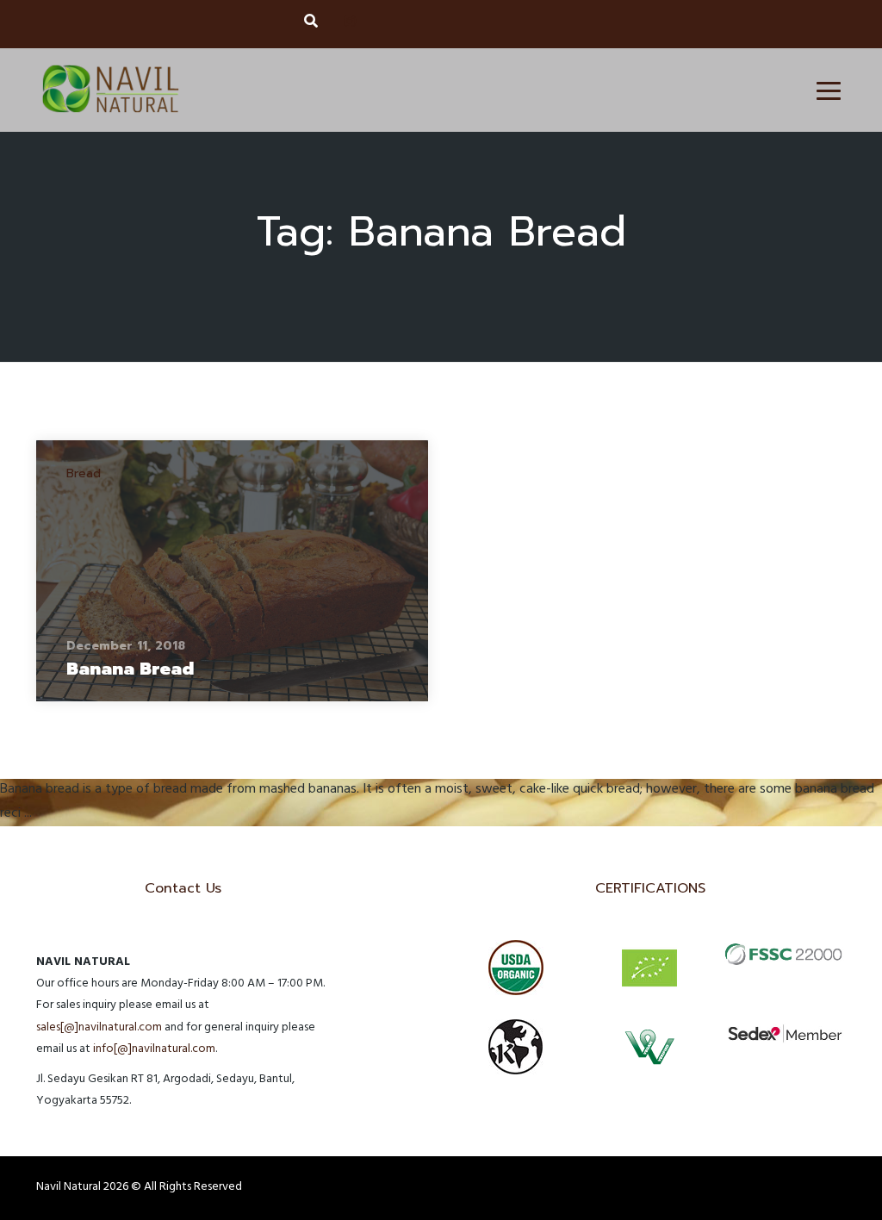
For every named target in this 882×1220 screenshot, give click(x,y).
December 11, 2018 (125, 646)
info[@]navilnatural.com (154, 1049)
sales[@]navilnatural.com (99, 1028)
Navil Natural (68, 1187)
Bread (83, 473)
